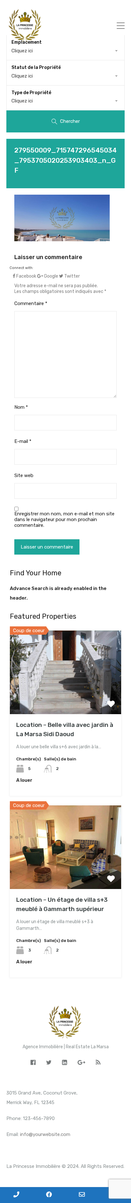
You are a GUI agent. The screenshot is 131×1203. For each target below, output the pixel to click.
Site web (23, 475)
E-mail (22, 441)
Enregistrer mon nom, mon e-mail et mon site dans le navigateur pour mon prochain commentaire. (64, 519)
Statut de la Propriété (36, 67)
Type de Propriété (31, 92)
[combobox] (65, 75)
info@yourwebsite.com (45, 1134)
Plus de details (65, 697)
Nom (21, 407)
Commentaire (30, 303)
